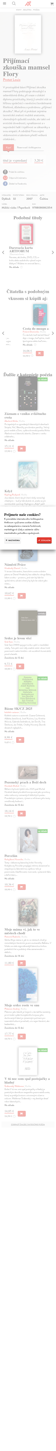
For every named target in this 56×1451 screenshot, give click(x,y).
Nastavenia (14, 540)
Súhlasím (45, 540)
